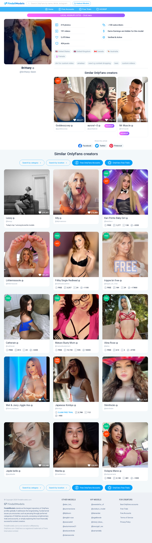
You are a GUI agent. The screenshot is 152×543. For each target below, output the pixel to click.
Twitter (103, 146)
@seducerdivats (69, 531)
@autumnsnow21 (69, 526)
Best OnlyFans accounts (129, 504)
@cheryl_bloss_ (97, 522)
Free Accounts (68, 9)
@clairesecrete (68, 535)
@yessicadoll (68, 522)
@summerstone (69, 509)
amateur (81, 63)
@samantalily (96, 531)
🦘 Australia (112, 51)
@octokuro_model (98, 509)
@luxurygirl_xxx (97, 526)
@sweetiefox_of (97, 504)
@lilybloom (67, 513)
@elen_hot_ (67, 504)
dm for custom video (64, 63)
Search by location (56, 163)
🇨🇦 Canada (99, 51)
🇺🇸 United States (62, 51)
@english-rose (68, 518)
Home (50, 9)
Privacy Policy (125, 522)
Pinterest (118, 146)
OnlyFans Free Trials (121, 163)
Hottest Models (82, 3)
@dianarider (95, 513)
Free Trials (86, 9)
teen (116, 63)
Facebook (87, 146)
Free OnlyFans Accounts (90, 163)
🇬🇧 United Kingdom (82, 51)
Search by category (30, 163)
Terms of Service (126, 518)
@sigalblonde (96, 518)
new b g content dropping (99, 63)
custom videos (128, 63)
